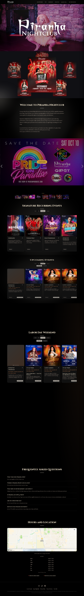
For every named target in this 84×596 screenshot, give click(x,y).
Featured (45, 272)
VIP (45, 2)
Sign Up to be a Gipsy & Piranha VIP (42, 456)
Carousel (42, 211)
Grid (35, 211)
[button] (1, 166)
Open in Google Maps (50, 575)
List (38, 211)
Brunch (51, 2)
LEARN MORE (42, 162)
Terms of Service (49, 588)
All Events (39, 272)
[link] (42, 74)
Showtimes (40, 2)
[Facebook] (45, 586)
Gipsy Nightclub (36, 588)
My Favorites (72, 2)
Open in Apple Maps (34, 575)
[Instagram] (39, 586)
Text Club (55, 588)
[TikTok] (42, 586)
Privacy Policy (42, 588)
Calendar (48, 211)
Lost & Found (29, 588)
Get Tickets (19, 317)
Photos (57, 2)
